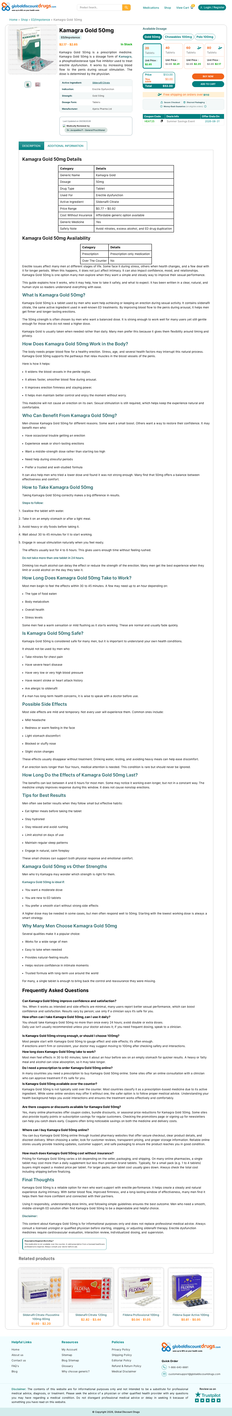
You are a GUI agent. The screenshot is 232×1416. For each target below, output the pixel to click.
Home (13, 19)
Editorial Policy (121, 1360)
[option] (28, 84)
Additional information (66, 145)
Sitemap (67, 1355)
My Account (69, 1349)
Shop (167, 7)
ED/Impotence (40, 19)
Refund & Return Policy (126, 1366)
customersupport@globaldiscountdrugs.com (194, 1374)
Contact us (19, 1360)
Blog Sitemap (70, 1360)
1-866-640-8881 (178, 1367)
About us (17, 1355)
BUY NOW (208, 76)
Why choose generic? (76, 1371)
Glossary (67, 1366)
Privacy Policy (121, 1349)
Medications (151, 7)
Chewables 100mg (178, 37)
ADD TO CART (208, 84)
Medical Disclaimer (124, 1371)
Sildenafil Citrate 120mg (91, 1315)
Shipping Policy (122, 1355)
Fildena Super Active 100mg (191, 1315)
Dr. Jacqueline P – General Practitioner (86, 130)
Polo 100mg (205, 37)
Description (31, 145)
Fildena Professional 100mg (141, 1315)
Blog (14, 1371)
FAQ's (15, 1366)
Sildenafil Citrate (101, 82)
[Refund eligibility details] (205, 106)
